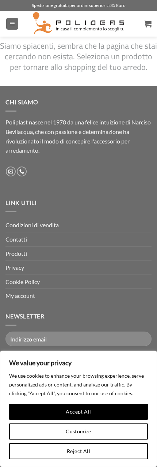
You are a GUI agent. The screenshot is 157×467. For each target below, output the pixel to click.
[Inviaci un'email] (11, 172)
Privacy (14, 267)
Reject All (78, 451)
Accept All (78, 411)
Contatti (16, 239)
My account (20, 295)
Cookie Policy (22, 281)
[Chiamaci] (22, 172)
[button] (12, 24)
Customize (78, 431)
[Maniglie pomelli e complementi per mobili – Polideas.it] (78, 24)
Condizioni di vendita (32, 224)
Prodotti (16, 253)
